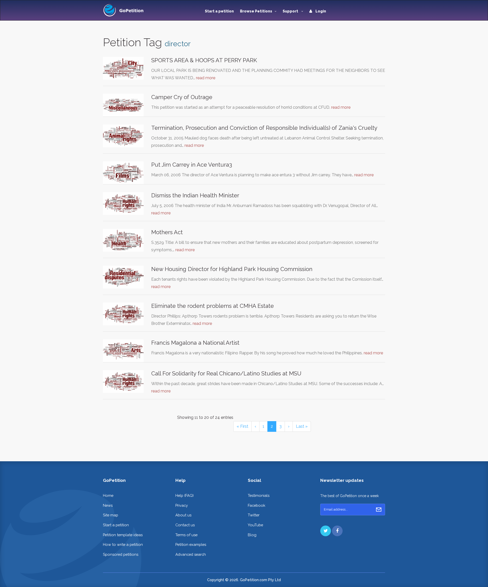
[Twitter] (325, 531)
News (108, 505)
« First (242, 426)
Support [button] (291, 11)
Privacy (181, 505)
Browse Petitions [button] (256, 11)
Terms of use (186, 535)
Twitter (254, 515)
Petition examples (190, 544)
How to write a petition (123, 544)
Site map (110, 515)
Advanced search (190, 554)
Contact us (185, 525)
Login (320, 11)
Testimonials (258, 495)
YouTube (255, 525)
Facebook (256, 505)
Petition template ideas (123, 535)
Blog (252, 535)
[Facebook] (337, 531)
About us (183, 515)
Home (108, 495)
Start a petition (219, 11)
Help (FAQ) (184, 495)
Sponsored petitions (120, 554)
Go (379, 509)
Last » (302, 426)
